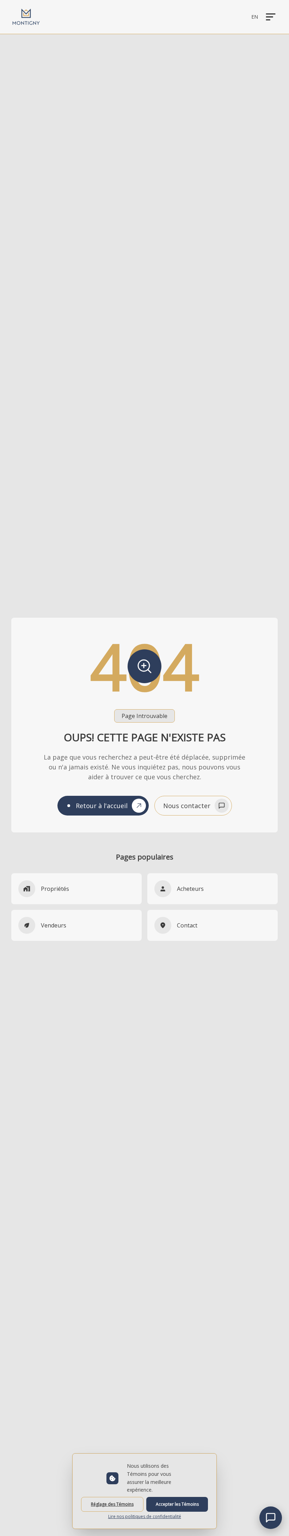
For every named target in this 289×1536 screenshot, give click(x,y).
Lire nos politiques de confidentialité (144, 1516)
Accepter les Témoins (177, 1504)
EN (254, 16)
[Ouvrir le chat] (270, 1517)
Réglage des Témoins (112, 1504)
